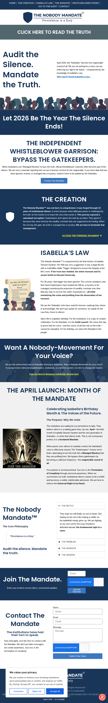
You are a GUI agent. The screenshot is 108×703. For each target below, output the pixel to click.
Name (55, 607)
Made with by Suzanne (54, 700)
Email (55, 617)
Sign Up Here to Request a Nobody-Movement (54, 374)
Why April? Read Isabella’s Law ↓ (74, 76)
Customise (18, 691)
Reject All (36, 691)
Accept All (55, 691)
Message (57, 627)
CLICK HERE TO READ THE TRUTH (54, 32)
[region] (37, 682)
